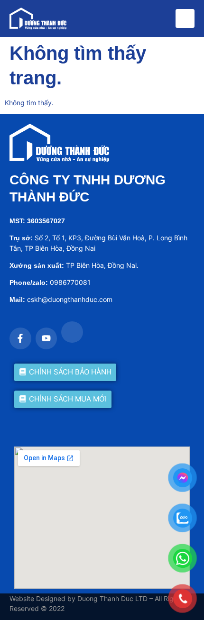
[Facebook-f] (20, 338)
